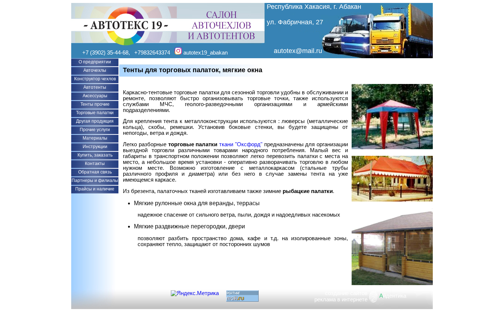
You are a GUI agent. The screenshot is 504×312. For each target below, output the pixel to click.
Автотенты (94, 87)
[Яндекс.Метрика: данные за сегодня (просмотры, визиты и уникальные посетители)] (195, 293)
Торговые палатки (95, 112)
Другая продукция (95, 121)
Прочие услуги (95, 129)
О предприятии (95, 61)
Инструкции (95, 146)
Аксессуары (95, 95)
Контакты (95, 163)
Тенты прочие (95, 104)
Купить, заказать (95, 155)
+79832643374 (152, 53)
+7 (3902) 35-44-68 (105, 53)
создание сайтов (346, 293)
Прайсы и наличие (94, 189)
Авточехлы (94, 70)
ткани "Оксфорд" (240, 144)
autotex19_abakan (205, 53)
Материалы (95, 138)
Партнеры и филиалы (95, 180)
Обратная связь (95, 172)
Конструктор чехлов (95, 78)
